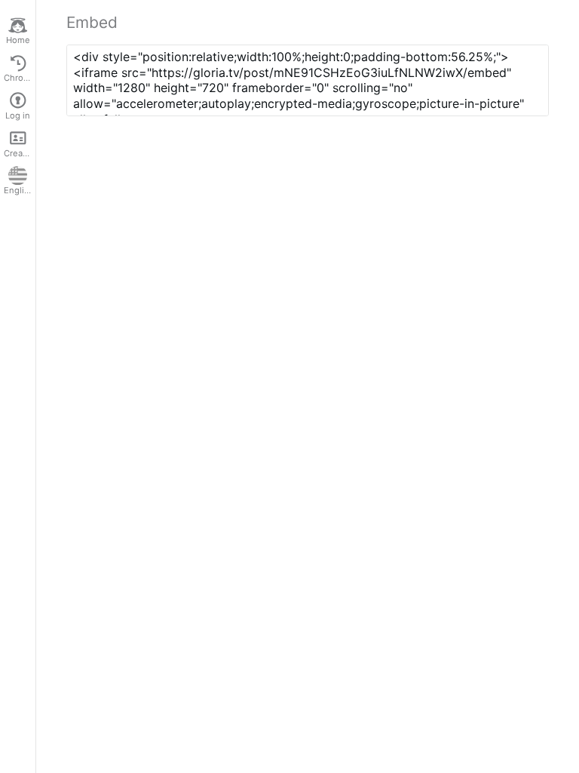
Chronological (19, 77)
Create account (19, 153)
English (19, 190)
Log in (17, 115)
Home (18, 40)
